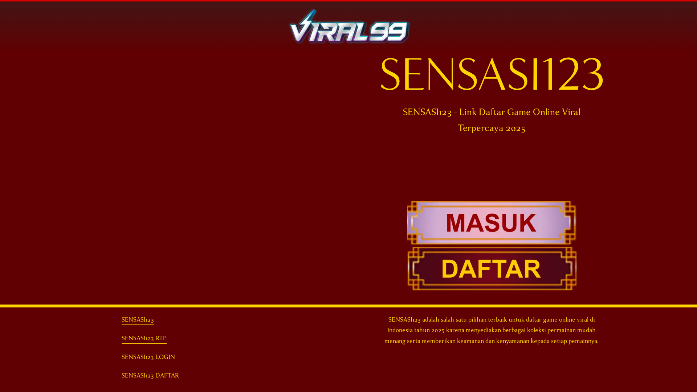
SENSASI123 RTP (144, 338)
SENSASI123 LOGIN (148, 357)
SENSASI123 (138, 319)
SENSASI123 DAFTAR (150, 375)
